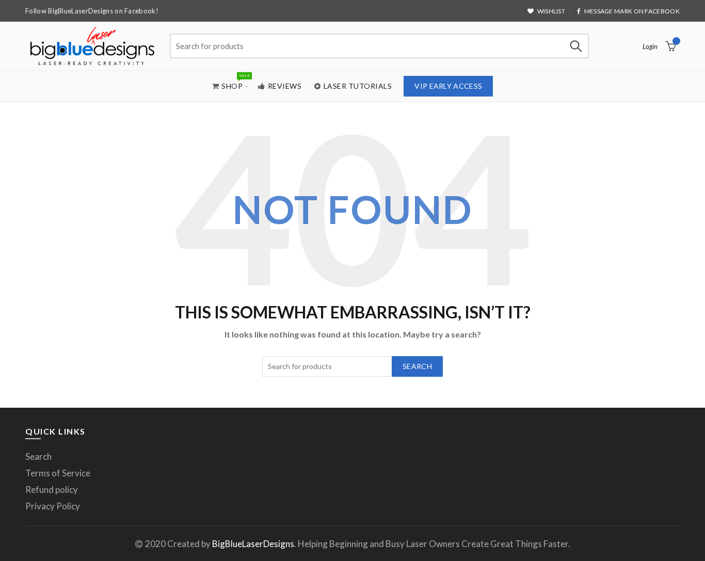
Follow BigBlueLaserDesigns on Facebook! (91, 11)
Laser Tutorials (358, 86)
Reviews (285, 86)
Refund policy (51, 489)
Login (650, 46)
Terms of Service (57, 473)
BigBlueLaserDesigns (253, 543)
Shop (235, 81)
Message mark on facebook (632, 11)
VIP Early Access (448, 86)
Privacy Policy (52, 506)
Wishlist (551, 11)
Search (576, 46)
